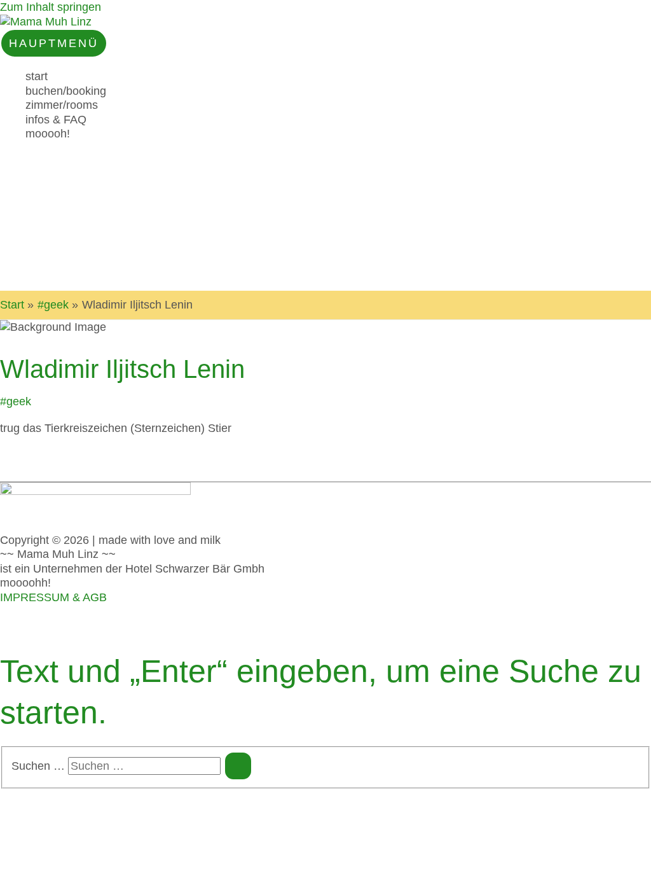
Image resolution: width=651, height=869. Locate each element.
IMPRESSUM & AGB (53, 597)
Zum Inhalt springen (50, 7)
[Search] (238, 766)
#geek (15, 401)
